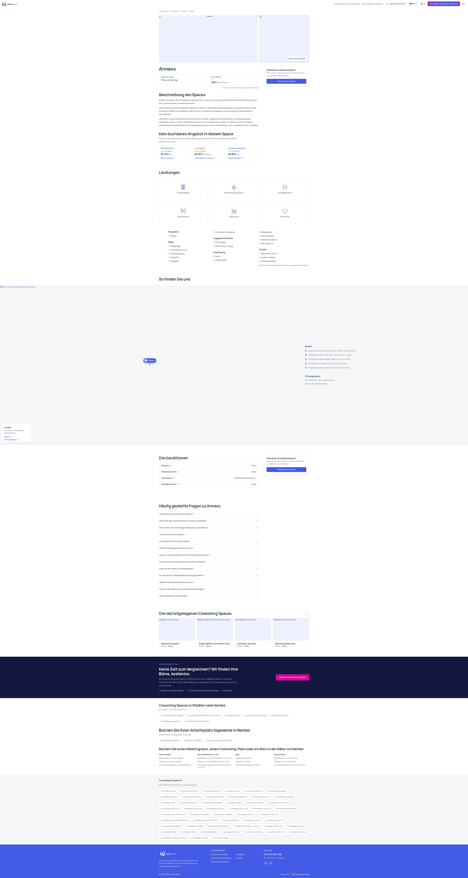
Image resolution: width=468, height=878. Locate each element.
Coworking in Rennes (255, 802)
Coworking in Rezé (232, 715)
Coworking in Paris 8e (189, 791)
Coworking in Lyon (232, 791)
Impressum (285, 874)
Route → (7, 437)
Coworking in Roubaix (298, 832)
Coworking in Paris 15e (262, 808)
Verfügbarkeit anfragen (286, 81)
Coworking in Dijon (220, 838)
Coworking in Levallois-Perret (206, 820)
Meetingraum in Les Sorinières (286, 758)
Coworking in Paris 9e (211, 791)
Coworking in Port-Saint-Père (197, 721)
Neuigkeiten (240, 854)
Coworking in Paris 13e (269, 814)
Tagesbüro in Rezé (243, 761)
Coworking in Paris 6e (275, 832)
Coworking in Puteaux (230, 832)
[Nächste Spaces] (307, 613)
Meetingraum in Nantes (170, 740)
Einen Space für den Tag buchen (347, 4)
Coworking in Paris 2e (253, 791)
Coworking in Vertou (280, 715)
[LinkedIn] (266, 863)
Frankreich (175, 11)
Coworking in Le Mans (253, 832)
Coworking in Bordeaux (276, 791)
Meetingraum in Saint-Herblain (171, 758)
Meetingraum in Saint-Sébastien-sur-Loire (214, 758)
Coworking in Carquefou (170, 721)
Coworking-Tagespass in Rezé (247, 765)
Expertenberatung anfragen (292, 677)
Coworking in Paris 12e (193, 808)
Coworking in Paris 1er (170, 808)
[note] (170, 465)
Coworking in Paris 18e (199, 814)
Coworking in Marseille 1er (218, 826)
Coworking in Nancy (209, 832)
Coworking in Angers (194, 826)
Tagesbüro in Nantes (192, 740)
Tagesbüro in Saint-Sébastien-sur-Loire (213, 761)
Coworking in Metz (188, 832)
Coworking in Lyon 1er (246, 814)
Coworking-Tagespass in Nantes (219, 740)
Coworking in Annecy (199, 838)
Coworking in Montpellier (212, 802)
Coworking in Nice (234, 802)
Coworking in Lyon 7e (274, 820)
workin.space (164, 11)
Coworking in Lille (168, 802)
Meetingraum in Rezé (243, 758)
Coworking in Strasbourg (286, 808)
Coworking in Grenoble (223, 814)
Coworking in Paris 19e (273, 826)
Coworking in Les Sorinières (256, 715)
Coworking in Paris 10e (191, 797)
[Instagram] (271, 863)
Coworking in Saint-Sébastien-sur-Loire (204, 715)
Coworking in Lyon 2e (252, 820)
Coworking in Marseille (215, 797)
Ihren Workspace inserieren (372, 4)
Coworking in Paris (168, 791)
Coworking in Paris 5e (296, 826)
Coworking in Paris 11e (261, 797)
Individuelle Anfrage (219, 854)
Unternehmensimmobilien (221, 858)
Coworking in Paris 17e (238, 797)
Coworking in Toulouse (285, 797)
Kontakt (239, 858)
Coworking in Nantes (169, 797)
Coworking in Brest (168, 832)
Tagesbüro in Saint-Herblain (170, 761)
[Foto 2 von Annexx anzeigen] (284, 39)
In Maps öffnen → (11, 440)
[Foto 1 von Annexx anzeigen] (208, 39)
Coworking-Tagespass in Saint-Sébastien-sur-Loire (214, 766)
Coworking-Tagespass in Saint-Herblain (175, 765)
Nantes (184, 11)
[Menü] (463, 3)
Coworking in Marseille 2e (171, 826)
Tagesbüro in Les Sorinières (285, 761)
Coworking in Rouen (231, 820)
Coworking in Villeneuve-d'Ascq (173, 838)
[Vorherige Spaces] (301, 613)
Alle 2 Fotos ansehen (297, 59)
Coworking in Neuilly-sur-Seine (246, 826)
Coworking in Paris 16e (277, 802)
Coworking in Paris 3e (188, 802)
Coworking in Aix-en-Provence (173, 814)
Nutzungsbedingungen (300, 874)
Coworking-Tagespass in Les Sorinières (289, 765)
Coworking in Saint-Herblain (172, 715)
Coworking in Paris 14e (238, 808)
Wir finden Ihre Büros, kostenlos (444, 4)
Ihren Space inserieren (220, 861)
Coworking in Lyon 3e (215, 808)
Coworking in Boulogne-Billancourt (175, 820)
